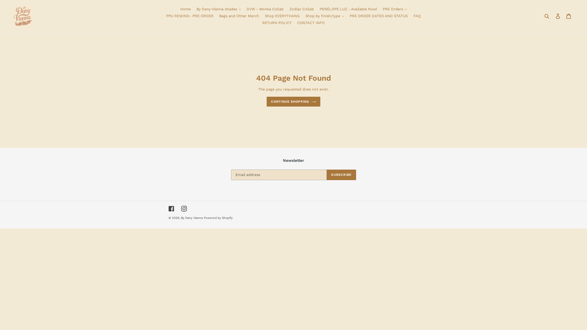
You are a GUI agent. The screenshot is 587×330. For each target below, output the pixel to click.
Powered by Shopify (218, 218)
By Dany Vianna (192, 218)
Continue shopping (290, 101)
